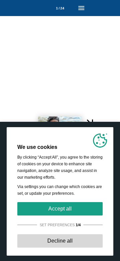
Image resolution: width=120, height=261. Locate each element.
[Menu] (81, 8)
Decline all (60, 241)
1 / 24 (60, 8)
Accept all (60, 208)
